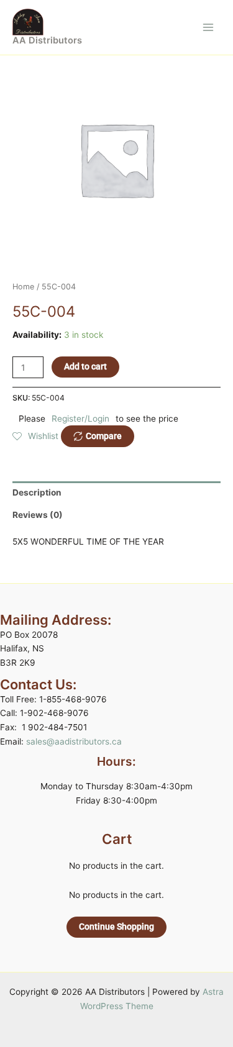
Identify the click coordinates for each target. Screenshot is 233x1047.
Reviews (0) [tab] (37, 515)
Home (23, 286)
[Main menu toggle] (208, 27)
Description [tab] (37, 492)
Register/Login (80, 419)
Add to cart (85, 366)
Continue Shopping (116, 926)
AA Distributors (47, 40)
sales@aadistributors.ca (74, 741)
